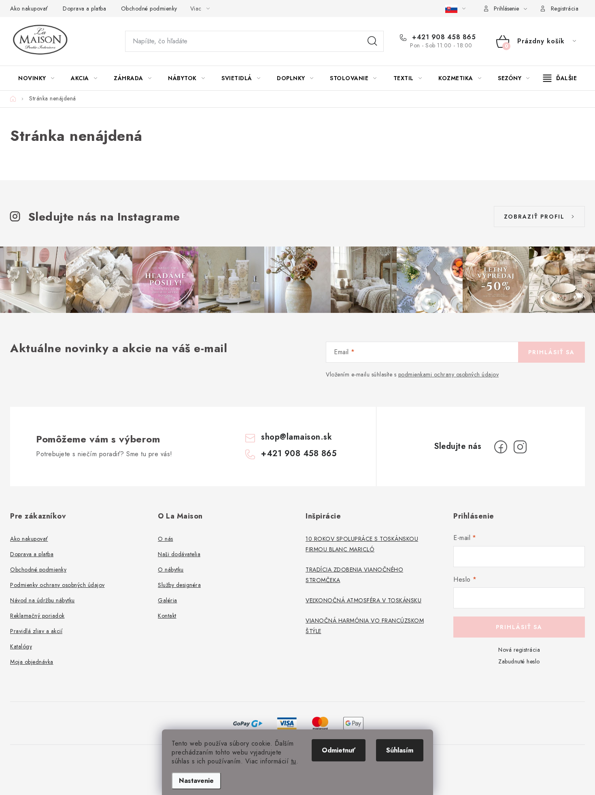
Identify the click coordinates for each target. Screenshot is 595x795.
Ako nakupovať (29, 8)
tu (293, 761)
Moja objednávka (31, 662)
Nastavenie (196, 780)
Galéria (167, 600)
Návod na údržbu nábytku (42, 600)
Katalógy (21, 646)
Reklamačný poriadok (37, 616)
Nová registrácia (519, 650)
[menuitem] (36, 78)
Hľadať (372, 41)
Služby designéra (179, 585)
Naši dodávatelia (179, 554)
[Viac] (560, 78)
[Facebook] (500, 446)
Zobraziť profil (534, 217)
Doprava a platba (84, 8)
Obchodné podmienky (149, 8)
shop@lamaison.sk (296, 437)
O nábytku (171, 569)
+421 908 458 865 (443, 37)
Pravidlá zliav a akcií (36, 631)
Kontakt (167, 616)
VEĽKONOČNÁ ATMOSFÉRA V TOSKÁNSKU (363, 600)
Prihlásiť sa (551, 352)
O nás (165, 539)
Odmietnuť (338, 750)
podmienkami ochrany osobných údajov (448, 374)
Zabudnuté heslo (519, 661)
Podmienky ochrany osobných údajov (57, 585)
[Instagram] (520, 446)
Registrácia (565, 8)
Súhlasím (399, 750)
